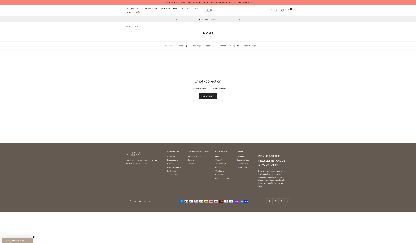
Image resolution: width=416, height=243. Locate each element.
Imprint (218, 167)
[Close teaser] (33, 237)
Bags (188, 8)
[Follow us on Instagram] (275, 201)
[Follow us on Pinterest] (281, 201)
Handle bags (183, 46)
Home (128, 26)
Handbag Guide (173, 163)
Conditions (219, 171)
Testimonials (172, 174)
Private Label (242, 167)
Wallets (197, 8)
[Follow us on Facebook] (269, 201)
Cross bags (209, 46)
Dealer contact (243, 160)
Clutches (222, 46)
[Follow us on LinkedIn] (287, 201)
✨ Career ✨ (220, 163)
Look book (171, 171)
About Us (171, 156)
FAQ (217, 156)
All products (178, 8)
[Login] (276, 10)
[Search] (272, 10)
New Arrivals (165, 8)
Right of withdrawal (222, 178)
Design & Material (174, 167)
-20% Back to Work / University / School (141, 8)
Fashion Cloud (242, 163)
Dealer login (241, 156)
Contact (191, 163)
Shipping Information (196, 156)
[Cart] (289, 10)
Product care (172, 160)
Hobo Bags (196, 46)
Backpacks (234, 46)
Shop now (208, 96)
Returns (191, 160)
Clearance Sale (132, 12)
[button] (17, 240)
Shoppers (169, 46)
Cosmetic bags (250, 46)
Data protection (221, 174)
